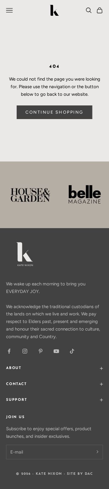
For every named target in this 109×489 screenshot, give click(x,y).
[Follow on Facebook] (9, 351)
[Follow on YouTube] (56, 351)
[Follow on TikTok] (72, 351)
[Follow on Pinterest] (41, 351)
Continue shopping (54, 112)
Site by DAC (80, 474)
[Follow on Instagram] (25, 351)
